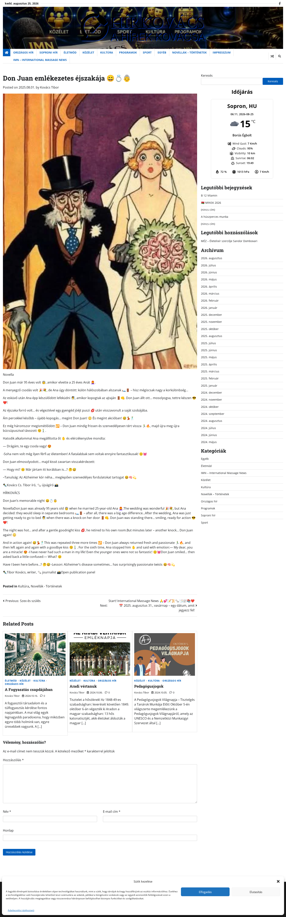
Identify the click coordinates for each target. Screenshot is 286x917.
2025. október (210, 329)
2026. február (210, 300)
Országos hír (23, 52)
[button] (278, 881)
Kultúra (106, 52)
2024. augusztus (211, 421)
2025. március (210, 371)
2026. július (208, 265)
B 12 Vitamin (209, 195)
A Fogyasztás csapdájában (29, 689)
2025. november (211, 322)
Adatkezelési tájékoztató (21, 910)
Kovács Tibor (49, 87)
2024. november (211, 399)
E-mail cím (111, 811)
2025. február (210, 378)
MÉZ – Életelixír (211, 241)
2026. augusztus (211, 258)
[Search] (279, 56)
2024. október (210, 407)
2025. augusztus (211, 336)
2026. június (209, 272)
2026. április (209, 286)
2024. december (211, 392)
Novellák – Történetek (189, 52)
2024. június (209, 435)
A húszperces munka (214, 217)
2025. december (211, 315)
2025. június (209, 350)
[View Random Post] (272, 56)
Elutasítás (256, 892)
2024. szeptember (212, 414)
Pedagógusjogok (148, 686)
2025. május (209, 357)
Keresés (207, 75)
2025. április (209, 364)
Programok (128, 52)
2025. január (209, 385)
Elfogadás (205, 892)
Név (7, 811)
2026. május (209, 279)
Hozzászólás (13, 760)
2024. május (209, 442)
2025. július (208, 343)
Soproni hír (48, 52)
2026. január (209, 308)
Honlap (8, 830)
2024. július (208, 428)
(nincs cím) (208, 209)
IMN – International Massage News (40, 60)
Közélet (88, 52)
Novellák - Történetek (46, 586)
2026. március (210, 293)
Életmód (70, 52)
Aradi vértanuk (83, 686)
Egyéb (162, 52)
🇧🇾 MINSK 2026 (211, 202)
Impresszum (222, 52)
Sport (147, 52)
